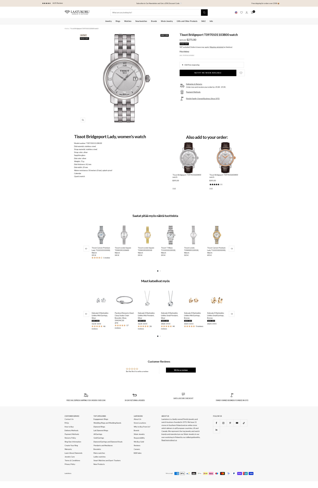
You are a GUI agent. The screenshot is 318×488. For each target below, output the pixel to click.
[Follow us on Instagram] (223, 423)
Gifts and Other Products (187, 21)
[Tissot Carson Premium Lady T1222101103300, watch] (101, 235)
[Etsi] (204, 12)
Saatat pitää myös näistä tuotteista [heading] (155, 216)
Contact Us (69, 419)
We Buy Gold (139, 442)
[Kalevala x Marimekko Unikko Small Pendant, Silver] (170, 300)
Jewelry (108, 21)
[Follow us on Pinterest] (230, 423)
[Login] (247, 13)
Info (211, 21)
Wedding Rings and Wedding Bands (107, 423)
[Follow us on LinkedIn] (216, 429)
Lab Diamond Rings (101, 430)
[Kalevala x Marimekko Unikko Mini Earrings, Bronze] (193, 300)
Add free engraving (191, 65)
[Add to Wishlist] (241, 73)
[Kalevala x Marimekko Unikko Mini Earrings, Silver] (101, 300)
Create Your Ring (71, 445)
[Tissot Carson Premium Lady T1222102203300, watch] (216, 235)
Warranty (68, 449)
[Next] (232, 249)
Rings (118, 21)
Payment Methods (72, 434)
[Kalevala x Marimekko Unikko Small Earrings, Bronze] (216, 300)
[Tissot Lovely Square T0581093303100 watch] (147, 235)
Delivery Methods (71, 430)
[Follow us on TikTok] (243, 423)
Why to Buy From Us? (142, 427)
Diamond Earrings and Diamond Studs (108, 442)
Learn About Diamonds (73, 453)
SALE (203, 21)
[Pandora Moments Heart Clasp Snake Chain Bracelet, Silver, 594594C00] (124, 300)
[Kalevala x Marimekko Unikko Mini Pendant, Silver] (147, 300)
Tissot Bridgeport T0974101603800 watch (187, 176)
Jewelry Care (70, 457)
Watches (127, 21)
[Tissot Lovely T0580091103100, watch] (193, 235)
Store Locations (140, 423)
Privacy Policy (70, 464)
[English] (236, 12)
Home (67, 28)
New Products (99, 464)
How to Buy (69, 427)
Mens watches (99, 453)
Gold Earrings (99, 438)
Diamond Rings (99, 427)
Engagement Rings (101, 419)
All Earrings (98, 434)
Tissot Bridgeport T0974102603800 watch (223, 176)
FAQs (67, 423)
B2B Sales (137, 453)
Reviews (137, 445)
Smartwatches (141, 21)
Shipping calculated (216, 47)
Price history (184, 51)
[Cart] (252, 12)
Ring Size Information (73, 442)
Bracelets (97, 449)
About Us (137, 419)
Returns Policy (70, 438)
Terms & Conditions (72, 460)
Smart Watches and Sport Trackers (107, 460)
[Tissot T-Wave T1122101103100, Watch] (170, 235)
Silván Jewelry (167, 21)
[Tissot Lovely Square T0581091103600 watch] (124, 235)
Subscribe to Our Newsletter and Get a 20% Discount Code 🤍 (159, 3)
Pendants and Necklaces (103, 445)
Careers (137, 449)
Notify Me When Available (208, 73)
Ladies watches (100, 457)
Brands (154, 21)
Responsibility (139, 438)
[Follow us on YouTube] (237, 423)
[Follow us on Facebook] (216, 423)
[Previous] (86, 249)
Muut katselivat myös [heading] (155, 281)
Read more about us (169, 440)
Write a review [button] (181, 370)
